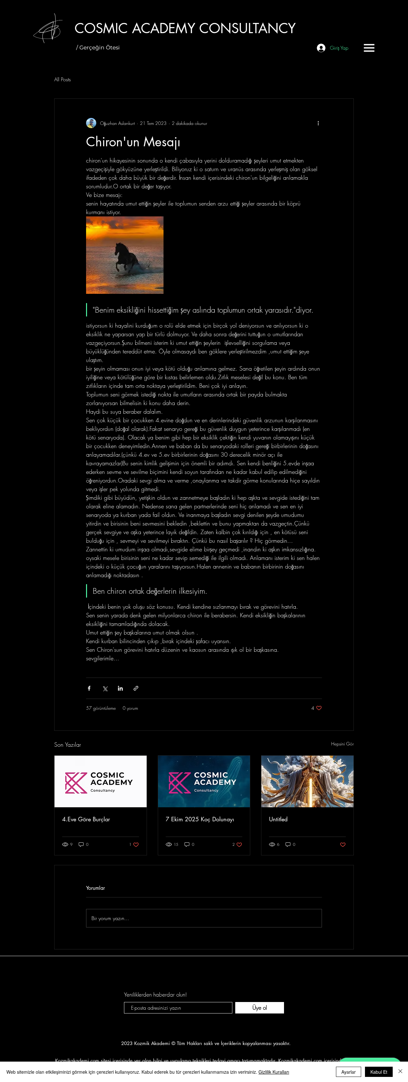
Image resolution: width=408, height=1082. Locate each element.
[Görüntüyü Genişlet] (125, 255)
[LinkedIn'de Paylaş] (120, 688)
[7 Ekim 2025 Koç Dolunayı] (204, 781)
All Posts (62, 79)
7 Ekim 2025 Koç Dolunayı (200, 819)
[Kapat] (400, 1072)
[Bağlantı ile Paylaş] (136, 688)
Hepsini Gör (342, 744)
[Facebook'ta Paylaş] (89, 688)
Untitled (278, 819)
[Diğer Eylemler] (318, 123)
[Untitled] (307, 781)
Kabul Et (378, 1072)
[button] (369, 48)
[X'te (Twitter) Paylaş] (105, 688)
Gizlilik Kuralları (274, 1072)
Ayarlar (348, 1072)
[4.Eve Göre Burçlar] (101, 781)
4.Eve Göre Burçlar (86, 819)
